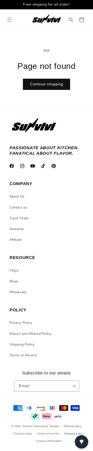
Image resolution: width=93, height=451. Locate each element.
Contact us (18, 207)
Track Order (19, 218)
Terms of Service (23, 355)
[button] (9, 20)
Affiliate (16, 240)
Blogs (14, 281)
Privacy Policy (21, 322)
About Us (17, 196)
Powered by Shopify (46, 426)
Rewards (17, 229)
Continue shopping (46, 84)
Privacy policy (23, 433)
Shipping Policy (22, 344)
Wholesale (18, 292)
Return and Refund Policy (31, 334)
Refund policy (73, 426)
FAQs (14, 270)
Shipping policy (74, 433)
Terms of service (48, 433)
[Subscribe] (73, 386)
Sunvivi (27, 426)
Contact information (49, 441)
